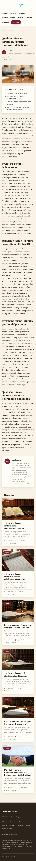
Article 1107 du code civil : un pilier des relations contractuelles (14, 576)
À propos (5, 22)
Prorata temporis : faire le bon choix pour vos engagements (17, 626)
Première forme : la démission (17, 93)
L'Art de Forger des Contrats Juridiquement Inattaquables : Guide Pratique (17, 772)
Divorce (13, 13)
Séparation (22, 13)
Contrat (5, 18)
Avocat (12, 18)
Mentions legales (7, 828)
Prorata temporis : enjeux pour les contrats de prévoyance (17, 722)
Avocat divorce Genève (9, 834)
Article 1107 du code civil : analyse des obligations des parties (14, 525)
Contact (16, 22)
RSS (17, 828)
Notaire (20, 18)
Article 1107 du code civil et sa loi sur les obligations (15, 674)
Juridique (28, 18)
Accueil (5, 13)
